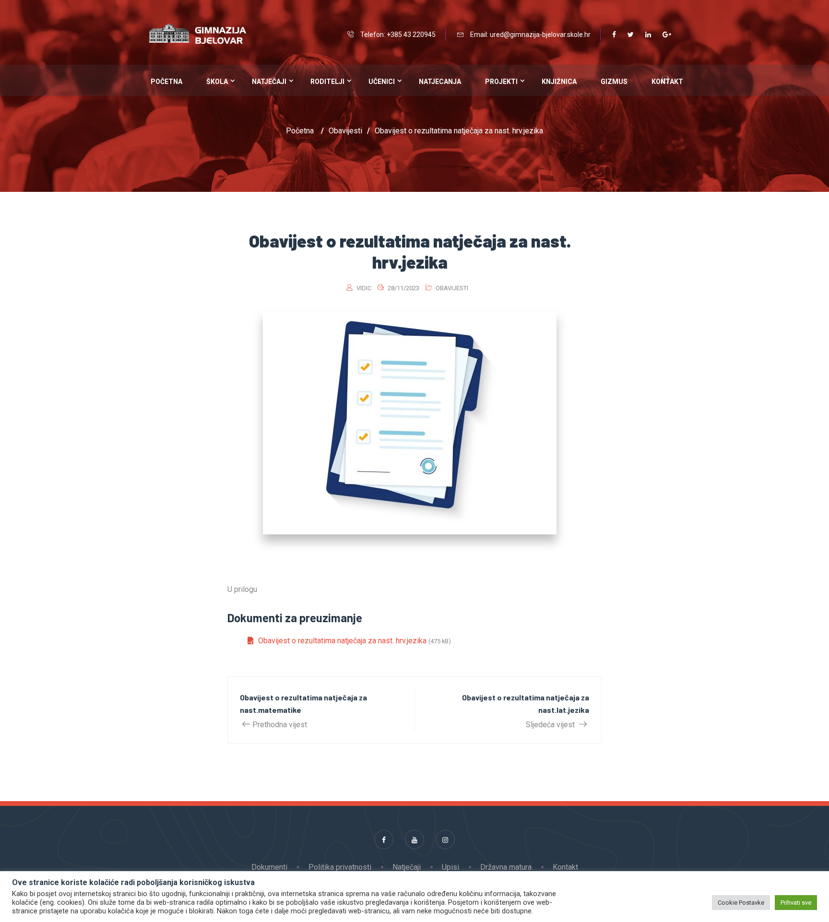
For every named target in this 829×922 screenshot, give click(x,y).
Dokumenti (269, 867)
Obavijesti (452, 288)
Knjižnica (559, 81)
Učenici (381, 81)
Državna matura (506, 867)
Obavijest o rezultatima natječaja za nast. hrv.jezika (342, 640)
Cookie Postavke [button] (741, 902)
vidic (363, 288)
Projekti (501, 81)
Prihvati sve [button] (796, 902)
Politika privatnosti (339, 867)
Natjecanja (440, 81)
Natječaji (269, 81)
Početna (166, 81)
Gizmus (614, 81)
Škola (217, 81)
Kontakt (565, 867)
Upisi (450, 867)
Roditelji (327, 81)
